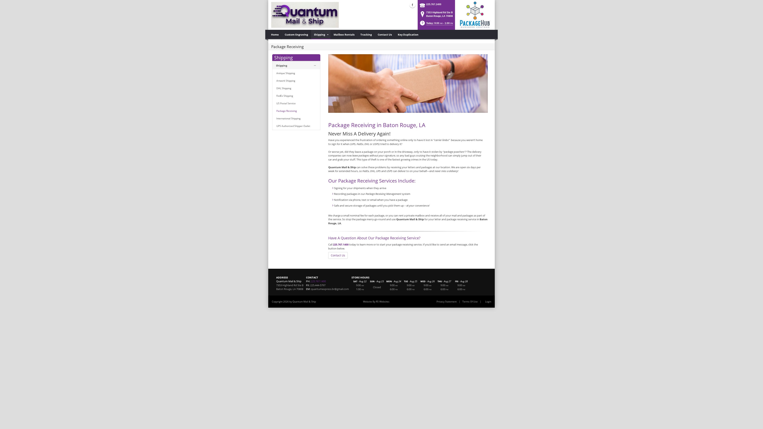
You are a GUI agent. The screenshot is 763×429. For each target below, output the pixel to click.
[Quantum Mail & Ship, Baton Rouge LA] (305, 15)
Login (488, 301)
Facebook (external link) (412, 5)
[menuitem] (275, 34)
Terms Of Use (470, 301)
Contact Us (338, 255)
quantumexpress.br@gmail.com (330, 289)
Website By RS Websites (376, 301)
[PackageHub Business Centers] (475, 14)
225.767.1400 (433, 4)
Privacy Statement (447, 301)
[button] (436, 24)
